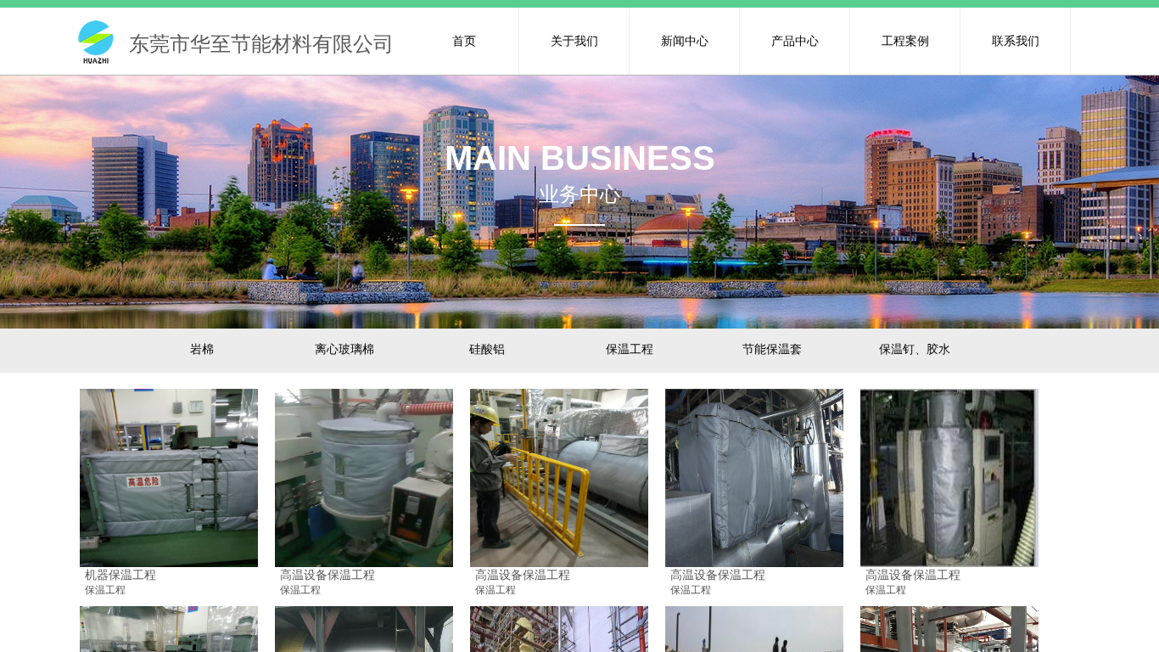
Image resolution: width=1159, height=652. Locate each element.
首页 (464, 41)
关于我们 (574, 41)
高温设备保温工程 (327, 575)
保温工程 (105, 590)
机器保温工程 (120, 575)
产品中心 (795, 41)
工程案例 (905, 41)
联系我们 (1015, 41)
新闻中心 (684, 41)
